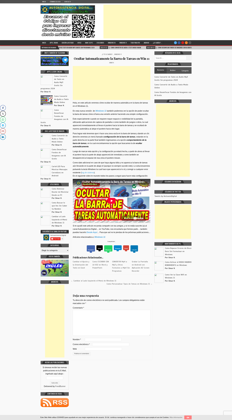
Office (79, 42)
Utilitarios (100, 42)
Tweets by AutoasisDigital (165, 196)
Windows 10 (112, 42)
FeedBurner (60, 386)
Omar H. (111, 63)
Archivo (172, 70)
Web (75, 349)
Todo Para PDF (135, 42)
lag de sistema (88, 173)
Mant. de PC (89, 42)
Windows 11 (123, 42)
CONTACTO (67, 2)
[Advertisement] (147, 21)
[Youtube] (182, 42)
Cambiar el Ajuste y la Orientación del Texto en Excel (81, 264)
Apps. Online (54, 42)
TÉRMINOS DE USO (55, 2)
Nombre (77, 339)
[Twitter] (175, 42)
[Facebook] (179, 42)
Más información (176, 417)
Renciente (160, 70)
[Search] (189, 42)
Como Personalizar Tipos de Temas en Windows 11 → (129, 284)
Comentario (78, 308)
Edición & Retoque (68, 42)
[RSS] (186, 42)
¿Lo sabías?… (157, 42)
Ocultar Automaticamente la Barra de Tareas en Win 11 (111, 58)
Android (146, 42)
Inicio (44, 2)
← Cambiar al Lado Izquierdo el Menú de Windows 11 (93, 281)
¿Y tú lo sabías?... (108, 54)
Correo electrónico (81, 344)
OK (188, 417)
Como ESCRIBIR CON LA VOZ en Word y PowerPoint (100, 264)
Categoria (185, 71)
